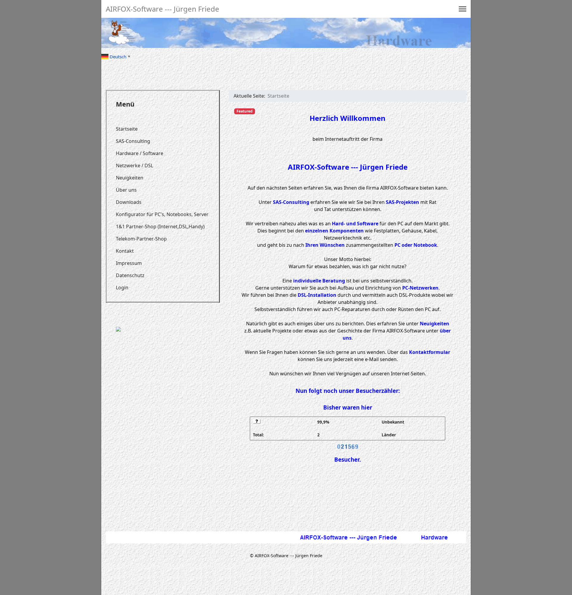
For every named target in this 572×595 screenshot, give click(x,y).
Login (122, 287)
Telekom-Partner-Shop (141, 238)
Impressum (129, 263)
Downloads (129, 202)
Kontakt (125, 251)
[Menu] (462, 9)
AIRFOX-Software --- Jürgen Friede (162, 9)
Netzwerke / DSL (134, 165)
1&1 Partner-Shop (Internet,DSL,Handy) (160, 226)
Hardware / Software (139, 153)
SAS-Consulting (133, 141)
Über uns (126, 190)
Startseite (127, 129)
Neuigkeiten (129, 177)
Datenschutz (130, 275)
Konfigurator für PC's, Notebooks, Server (162, 214)
